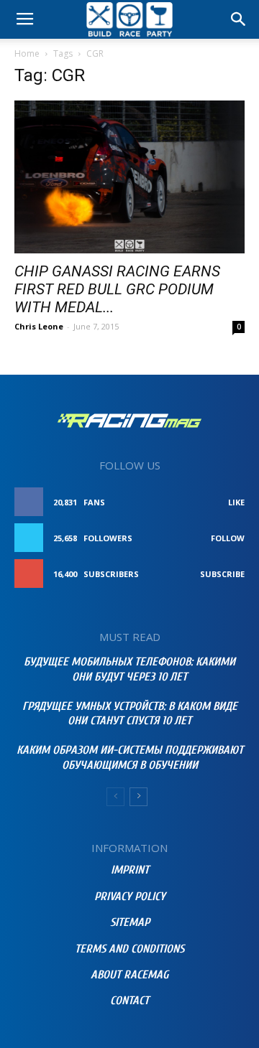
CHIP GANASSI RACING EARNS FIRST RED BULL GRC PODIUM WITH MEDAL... (117, 289)
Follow (228, 538)
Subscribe (222, 574)
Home (27, 53)
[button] (239, 19)
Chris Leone (38, 326)
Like (236, 502)
